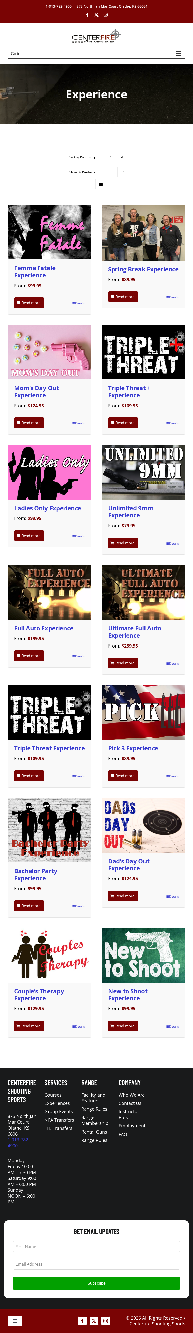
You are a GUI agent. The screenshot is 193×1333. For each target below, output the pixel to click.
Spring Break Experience (143, 269)
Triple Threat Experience (49, 748)
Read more (31, 302)
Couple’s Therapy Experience (39, 994)
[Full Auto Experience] (49, 592)
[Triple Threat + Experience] (143, 352)
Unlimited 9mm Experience (131, 511)
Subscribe (96, 1283)
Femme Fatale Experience (35, 271)
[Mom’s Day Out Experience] (49, 352)
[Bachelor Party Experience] (49, 830)
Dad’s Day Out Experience (128, 864)
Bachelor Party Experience (35, 874)
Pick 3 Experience (133, 748)
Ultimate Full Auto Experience (134, 631)
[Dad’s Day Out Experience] (143, 825)
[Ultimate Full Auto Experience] (143, 592)
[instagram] (105, 1320)
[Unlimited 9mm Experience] (143, 472)
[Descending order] (122, 157)
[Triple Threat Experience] (49, 712)
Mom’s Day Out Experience (36, 391)
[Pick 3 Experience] (143, 712)
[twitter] (94, 1320)
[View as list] (101, 184)
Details (80, 303)
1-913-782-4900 (19, 1142)
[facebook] (82, 1320)
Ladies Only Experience (47, 508)
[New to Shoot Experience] (143, 955)
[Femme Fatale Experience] (49, 232)
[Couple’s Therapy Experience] (49, 955)
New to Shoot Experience (128, 994)
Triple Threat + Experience (129, 391)
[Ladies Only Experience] (49, 472)
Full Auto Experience (43, 628)
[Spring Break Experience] (143, 232)
